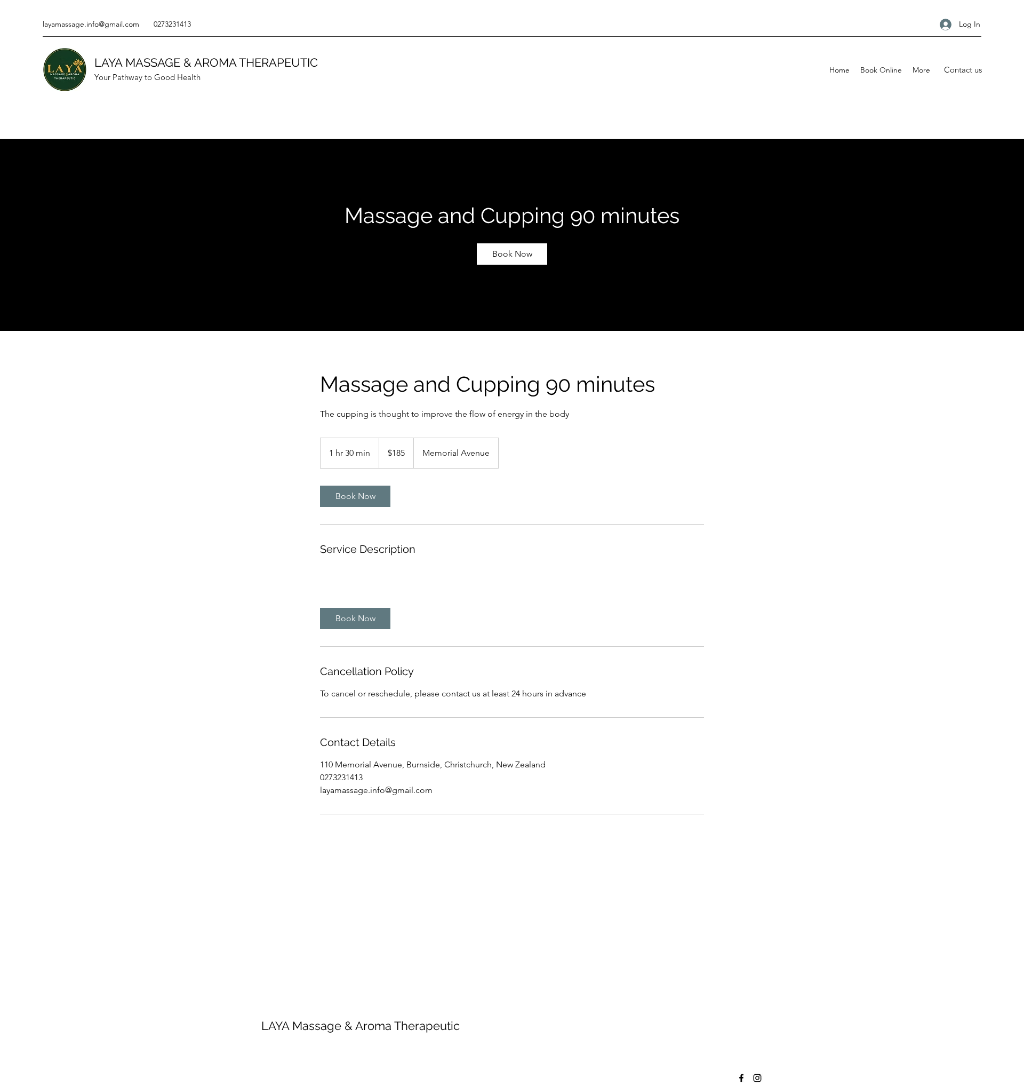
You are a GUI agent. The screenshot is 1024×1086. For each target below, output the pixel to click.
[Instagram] (757, 1078)
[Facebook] (741, 1078)
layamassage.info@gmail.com (91, 24)
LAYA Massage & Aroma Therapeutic (360, 1026)
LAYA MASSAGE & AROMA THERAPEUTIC (206, 62)
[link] (512, 254)
